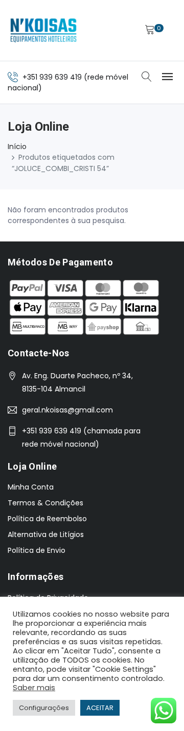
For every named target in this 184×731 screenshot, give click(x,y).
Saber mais (34, 687)
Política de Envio (36, 550)
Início (17, 146)
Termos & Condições (45, 503)
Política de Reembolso (47, 519)
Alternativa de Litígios (46, 534)
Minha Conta (31, 487)
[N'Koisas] (43, 30)
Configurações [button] (44, 708)
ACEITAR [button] (99, 708)
